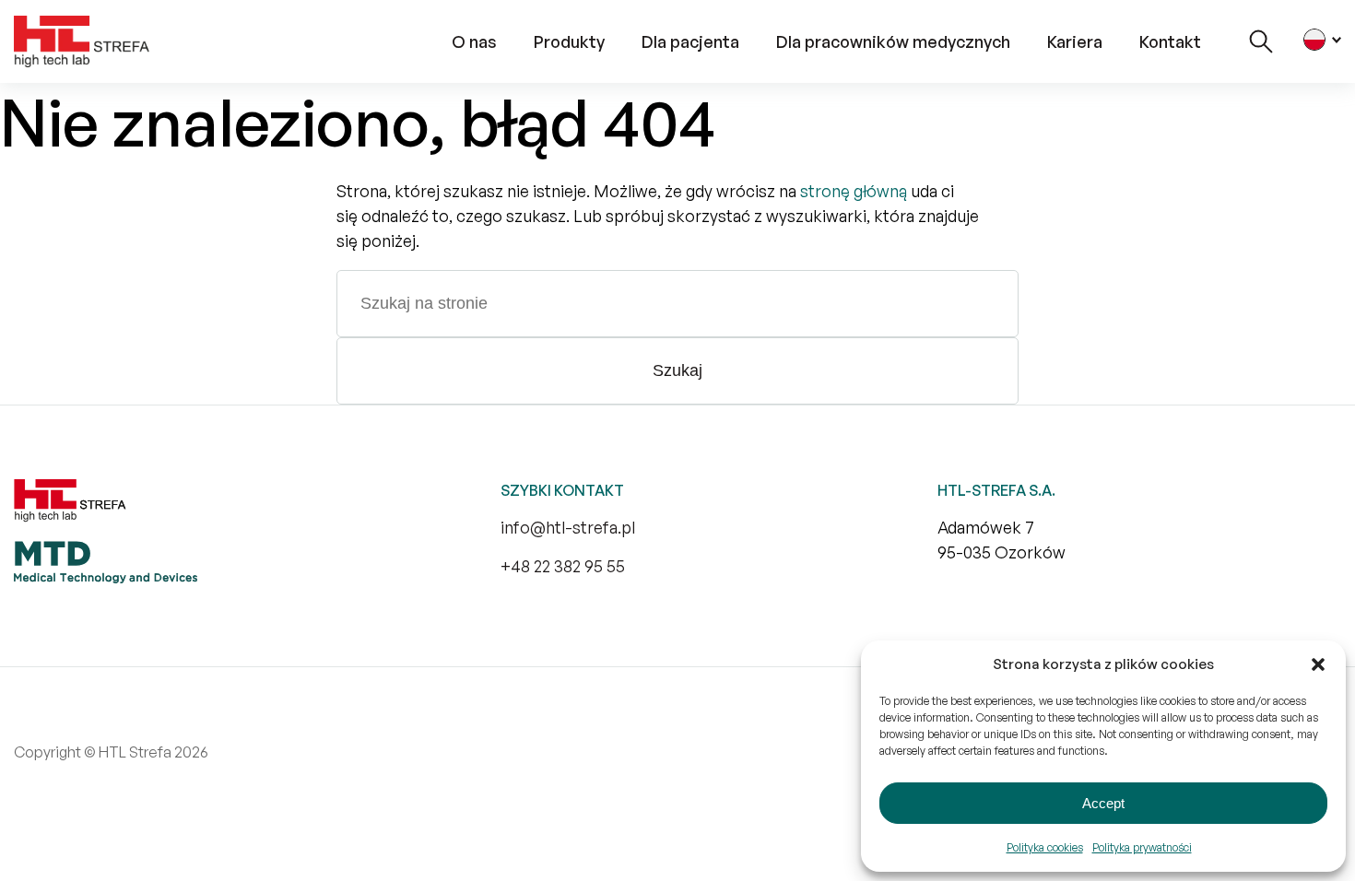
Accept (1103, 803)
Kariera (1074, 41)
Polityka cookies (1045, 847)
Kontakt (1170, 41)
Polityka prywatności (1142, 847)
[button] (1318, 664)
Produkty (569, 41)
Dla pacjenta (690, 41)
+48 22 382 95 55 (563, 566)
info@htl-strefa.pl (568, 527)
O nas (474, 41)
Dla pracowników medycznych (893, 41)
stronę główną (853, 191)
